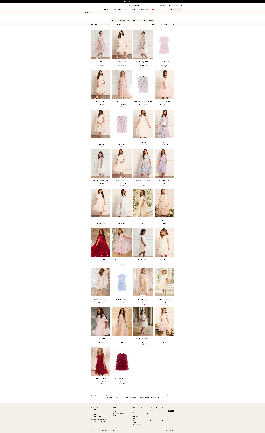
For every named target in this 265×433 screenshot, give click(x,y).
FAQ (134, 420)
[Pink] (142, 67)
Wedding (132, 9)
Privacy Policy (171, 430)
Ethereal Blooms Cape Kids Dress (101, 141)
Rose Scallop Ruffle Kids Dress (164, 220)
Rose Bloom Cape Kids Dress (143, 62)
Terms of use (165, 430)
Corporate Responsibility (117, 410)
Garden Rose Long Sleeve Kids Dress (143, 101)
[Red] (124, 265)
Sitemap (114, 415)
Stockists (135, 422)
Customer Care (136, 415)
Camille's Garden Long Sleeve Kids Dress (164, 141)
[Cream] (163, 67)
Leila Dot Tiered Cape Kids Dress (164, 338)
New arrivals (107, 9)
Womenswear (118, 9)
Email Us (136, 412)
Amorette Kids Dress (143, 259)
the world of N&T (143, 9)
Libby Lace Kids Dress (164, 259)
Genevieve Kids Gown (122, 101)
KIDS (126, 9)
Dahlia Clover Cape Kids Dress (122, 220)
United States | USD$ (89, 6)
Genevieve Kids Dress (143, 299)
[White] (144, 67)
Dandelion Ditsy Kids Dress (100, 101)
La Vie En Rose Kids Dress (101, 338)
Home (86, 12)
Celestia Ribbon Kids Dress (100, 299)
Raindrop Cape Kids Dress (100, 259)
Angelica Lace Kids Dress (122, 299)
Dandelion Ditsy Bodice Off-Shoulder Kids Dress (143, 141)
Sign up (170, 410)
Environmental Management (118, 413)
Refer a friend (136, 424)
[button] (94, 24)
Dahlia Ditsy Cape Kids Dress (122, 259)
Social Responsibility (116, 411)
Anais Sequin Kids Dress (122, 62)
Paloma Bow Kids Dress (164, 101)
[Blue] (101, 146)
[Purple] (121, 185)
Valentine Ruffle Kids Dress (164, 62)
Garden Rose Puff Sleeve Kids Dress (100, 62)
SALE (152, 9)
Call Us (136, 410)
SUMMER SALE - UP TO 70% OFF (132, 1)
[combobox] (175, 9)
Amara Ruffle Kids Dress (122, 180)
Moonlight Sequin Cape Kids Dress (121, 338)
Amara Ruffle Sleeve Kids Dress (100, 180)
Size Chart (135, 416)
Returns (135, 418)
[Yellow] (99, 185)
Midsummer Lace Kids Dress (143, 220)
